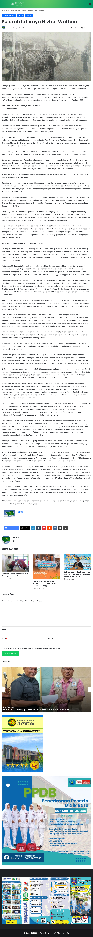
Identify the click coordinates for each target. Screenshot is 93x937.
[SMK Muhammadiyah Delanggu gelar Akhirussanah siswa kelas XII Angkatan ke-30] (77, 562)
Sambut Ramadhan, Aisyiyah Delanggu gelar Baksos (31, 709)
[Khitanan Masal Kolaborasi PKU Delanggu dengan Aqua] (15, 563)
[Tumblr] (38, 528)
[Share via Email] (60, 528)
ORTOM (29, 16)
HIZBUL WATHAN (15, 11)
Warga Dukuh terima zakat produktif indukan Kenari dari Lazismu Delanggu (45, 583)
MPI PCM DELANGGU (61, 933)
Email (4, 639)
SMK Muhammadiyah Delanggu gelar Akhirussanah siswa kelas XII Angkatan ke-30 (77, 574)
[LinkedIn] (33, 528)
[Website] (13, 541)
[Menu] (3, 4)
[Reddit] (49, 528)
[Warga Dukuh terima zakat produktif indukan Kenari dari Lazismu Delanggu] (46, 566)
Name (4, 629)
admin (8, 28)
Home (5, 11)
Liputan (20, 16)
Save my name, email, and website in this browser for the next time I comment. (32, 648)
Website (51, 639)
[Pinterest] (44, 528)
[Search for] (90, 4)
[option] (46, 689)
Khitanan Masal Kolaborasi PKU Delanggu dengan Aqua (15, 575)
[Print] (65, 528)
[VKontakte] (55, 528)
